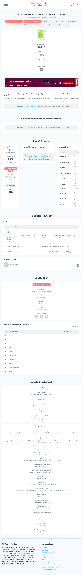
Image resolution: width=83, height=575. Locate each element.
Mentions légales (48, 557)
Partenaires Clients (48, 553)
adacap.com (41, 303)
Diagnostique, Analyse (70, 21)
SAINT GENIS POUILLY (52, 21)
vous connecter (28, 106)
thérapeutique (41, 25)
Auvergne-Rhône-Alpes (33, 21)
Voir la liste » (75, 326)
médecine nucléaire (56, 25)
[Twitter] (46, 316)
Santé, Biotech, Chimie (15, 21)
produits (18, 25)
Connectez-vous (41, 297)
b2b (68, 25)
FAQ (43, 555)
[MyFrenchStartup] (39, 6)
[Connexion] (77, 4)
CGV (43, 560)
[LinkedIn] (36, 316)
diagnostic (29, 25)
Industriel (12, 185)
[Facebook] (41, 316)
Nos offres (45, 550)
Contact (44, 548)
